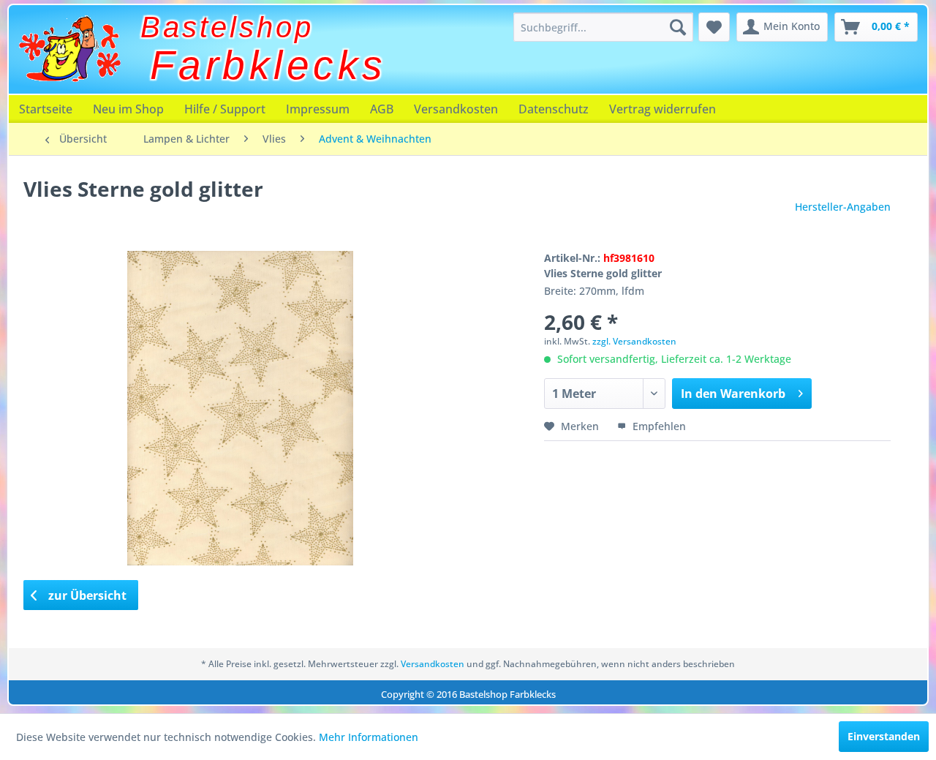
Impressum (318, 109)
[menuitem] (603, 27)
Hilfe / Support (224, 109)
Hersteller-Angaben (843, 207)
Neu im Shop (128, 109)
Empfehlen (658, 426)
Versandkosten (456, 109)
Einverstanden (884, 736)
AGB (381, 109)
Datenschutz (553, 109)
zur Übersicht (86, 595)
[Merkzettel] (714, 27)
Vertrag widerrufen (662, 109)
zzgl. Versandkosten (634, 341)
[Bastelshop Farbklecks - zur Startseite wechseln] (69, 49)
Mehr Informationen (368, 737)
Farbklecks (268, 65)
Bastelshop (227, 27)
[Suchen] (678, 27)
